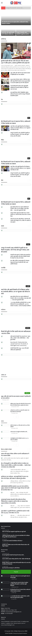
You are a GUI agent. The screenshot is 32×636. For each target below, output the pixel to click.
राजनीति (3, 268)
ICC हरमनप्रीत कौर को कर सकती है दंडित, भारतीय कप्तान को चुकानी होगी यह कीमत (20, 596)
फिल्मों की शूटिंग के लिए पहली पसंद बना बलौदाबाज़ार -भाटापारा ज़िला (16, 332)
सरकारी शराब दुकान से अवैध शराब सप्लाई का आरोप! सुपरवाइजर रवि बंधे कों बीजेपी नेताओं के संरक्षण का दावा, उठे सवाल (20, 256)
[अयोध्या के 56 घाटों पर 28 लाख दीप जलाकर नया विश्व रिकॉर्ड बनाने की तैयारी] (5, 412)
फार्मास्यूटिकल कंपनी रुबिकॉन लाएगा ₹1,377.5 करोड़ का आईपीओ (19, 439)
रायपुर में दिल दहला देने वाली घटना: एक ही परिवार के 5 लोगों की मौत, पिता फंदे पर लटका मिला (20, 214)
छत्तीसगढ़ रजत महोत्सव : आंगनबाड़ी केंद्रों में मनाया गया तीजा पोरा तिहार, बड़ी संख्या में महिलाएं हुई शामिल (14, 478)
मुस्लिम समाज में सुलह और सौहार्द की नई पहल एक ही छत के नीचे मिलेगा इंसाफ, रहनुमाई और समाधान (20, 404)
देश (2, 99)
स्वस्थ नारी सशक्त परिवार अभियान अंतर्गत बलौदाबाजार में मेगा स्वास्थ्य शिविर (15, 455)
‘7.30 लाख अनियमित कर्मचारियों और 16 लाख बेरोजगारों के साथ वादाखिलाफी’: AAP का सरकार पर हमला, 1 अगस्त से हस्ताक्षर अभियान (20, 304)
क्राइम (2, 226)
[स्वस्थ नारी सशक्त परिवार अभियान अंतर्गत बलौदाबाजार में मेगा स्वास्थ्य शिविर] (2, 458)
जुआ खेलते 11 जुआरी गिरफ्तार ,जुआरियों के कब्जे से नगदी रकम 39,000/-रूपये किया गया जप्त (15, 512)
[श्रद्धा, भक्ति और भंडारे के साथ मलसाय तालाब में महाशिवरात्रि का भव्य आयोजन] (5, 75)
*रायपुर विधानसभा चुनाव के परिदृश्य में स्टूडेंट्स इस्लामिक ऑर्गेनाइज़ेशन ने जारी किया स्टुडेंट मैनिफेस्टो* (19, 584)
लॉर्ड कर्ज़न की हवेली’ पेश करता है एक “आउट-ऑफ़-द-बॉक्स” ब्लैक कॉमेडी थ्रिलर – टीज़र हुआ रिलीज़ (20, 338)
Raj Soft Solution (23, 633)
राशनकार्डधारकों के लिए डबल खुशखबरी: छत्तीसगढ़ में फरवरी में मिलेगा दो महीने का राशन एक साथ (19, 87)
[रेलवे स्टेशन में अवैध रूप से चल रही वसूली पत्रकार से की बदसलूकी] (5, 578)
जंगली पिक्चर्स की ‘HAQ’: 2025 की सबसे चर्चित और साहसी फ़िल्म (19, 349)
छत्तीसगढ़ (3, 39)
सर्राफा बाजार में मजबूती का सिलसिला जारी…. (19, 432)
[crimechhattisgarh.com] (16, 2)
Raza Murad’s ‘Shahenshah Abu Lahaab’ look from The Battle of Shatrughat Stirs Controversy (19, 344)
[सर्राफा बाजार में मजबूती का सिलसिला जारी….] (5, 433)
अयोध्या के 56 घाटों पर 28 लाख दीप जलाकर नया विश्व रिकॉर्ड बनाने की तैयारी (19, 411)
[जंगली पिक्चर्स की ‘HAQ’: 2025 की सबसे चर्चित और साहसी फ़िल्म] (2, 348)
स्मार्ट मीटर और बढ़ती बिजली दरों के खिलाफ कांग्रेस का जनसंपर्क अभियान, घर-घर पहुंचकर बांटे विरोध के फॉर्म (8, 35)
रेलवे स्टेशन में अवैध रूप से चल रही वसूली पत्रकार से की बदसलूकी (20, 576)
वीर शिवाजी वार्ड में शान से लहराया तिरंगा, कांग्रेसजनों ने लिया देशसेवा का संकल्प (15, 23)
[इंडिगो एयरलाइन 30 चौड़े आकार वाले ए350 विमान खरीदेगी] (5, 427)
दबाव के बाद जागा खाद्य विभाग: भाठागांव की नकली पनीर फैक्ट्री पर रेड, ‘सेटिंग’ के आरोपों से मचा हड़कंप (20, 220)
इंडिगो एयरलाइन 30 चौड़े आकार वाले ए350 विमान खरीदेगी (20, 426)
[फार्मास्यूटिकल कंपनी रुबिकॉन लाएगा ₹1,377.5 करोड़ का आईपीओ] (5, 440)
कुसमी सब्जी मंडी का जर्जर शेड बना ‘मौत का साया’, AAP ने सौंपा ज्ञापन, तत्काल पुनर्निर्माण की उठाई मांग (15, 62)
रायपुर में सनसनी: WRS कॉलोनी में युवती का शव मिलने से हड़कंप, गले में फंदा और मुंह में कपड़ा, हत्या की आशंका (23, 35)
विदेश (2, 140)
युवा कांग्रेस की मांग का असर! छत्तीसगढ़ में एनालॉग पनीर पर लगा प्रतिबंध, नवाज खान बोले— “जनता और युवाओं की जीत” (19, 208)
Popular (16, 571)
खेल (2, 180)
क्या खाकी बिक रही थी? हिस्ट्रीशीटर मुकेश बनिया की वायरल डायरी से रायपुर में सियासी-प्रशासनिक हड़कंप (20, 94)
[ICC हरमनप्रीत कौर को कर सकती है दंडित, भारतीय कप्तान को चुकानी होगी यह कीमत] (5, 598)
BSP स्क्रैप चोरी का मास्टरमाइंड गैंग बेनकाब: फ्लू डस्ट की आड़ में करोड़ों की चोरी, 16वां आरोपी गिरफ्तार (19, 262)
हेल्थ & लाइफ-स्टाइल (6, 449)
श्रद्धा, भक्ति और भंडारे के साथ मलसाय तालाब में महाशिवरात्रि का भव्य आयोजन (20, 73)
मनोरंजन (3, 310)
